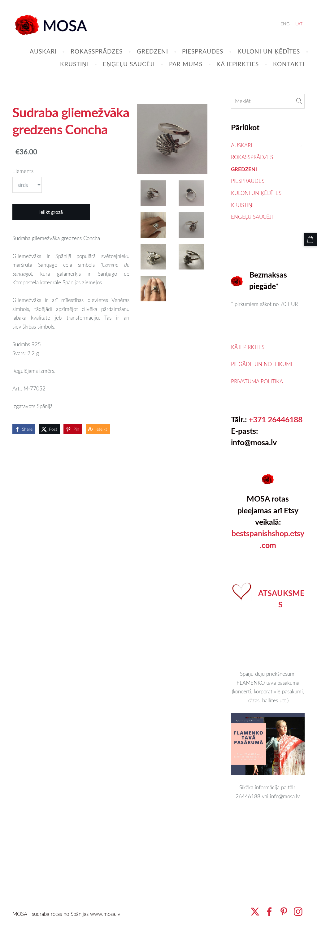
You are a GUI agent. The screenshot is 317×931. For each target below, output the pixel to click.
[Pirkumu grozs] (310, 239)
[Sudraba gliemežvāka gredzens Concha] (153, 193)
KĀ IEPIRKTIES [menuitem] (237, 64)
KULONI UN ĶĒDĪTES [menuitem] (268, 51)
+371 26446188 (275, 419)
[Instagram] (298, 911)
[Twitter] (255, 911)
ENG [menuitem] (284, 24)
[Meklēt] (299, 101)
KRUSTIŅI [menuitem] (74, 64)
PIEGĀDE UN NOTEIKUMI (261, 364)
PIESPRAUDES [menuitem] (202, 51)
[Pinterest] (283, 911)
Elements (22, 171)
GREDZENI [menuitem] (152, 51)
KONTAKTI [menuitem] (289, 64)
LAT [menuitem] (298, 24)
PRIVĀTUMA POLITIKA (257, 381)
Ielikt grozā (51, 212)
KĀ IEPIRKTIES (247, 347)
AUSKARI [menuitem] (43, 51)
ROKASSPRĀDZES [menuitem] (97, 51)
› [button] (301, 145)
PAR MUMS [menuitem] (185, 64)
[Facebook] (269, 911)
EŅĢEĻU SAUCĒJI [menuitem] (129, 64)
